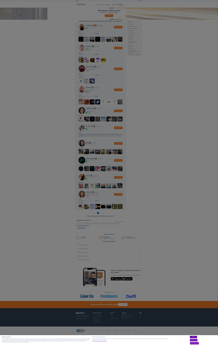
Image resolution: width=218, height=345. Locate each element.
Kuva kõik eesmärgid (194, 343)
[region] (109, 340)
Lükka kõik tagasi (194, 340)
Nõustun (193, 336)
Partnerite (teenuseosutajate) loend (99, 341)
